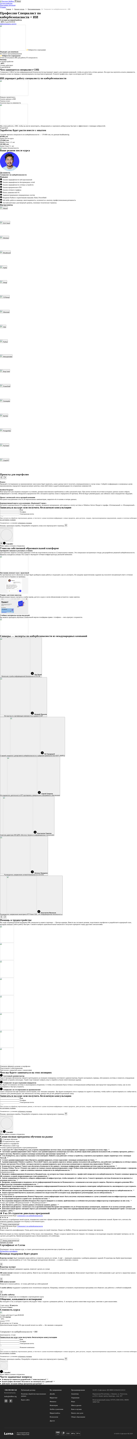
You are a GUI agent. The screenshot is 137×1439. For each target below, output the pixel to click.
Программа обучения (7, 5)
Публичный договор (28, 1390)
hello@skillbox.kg (10, 1396)
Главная (8, 9)
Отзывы (3, 7)
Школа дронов (76, 1405)
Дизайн (52, 1394)
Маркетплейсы (55, 1413)
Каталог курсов (19, 9)
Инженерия (54, 1405)
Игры (73, 1401)
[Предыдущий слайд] (1, 477)
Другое (52, 1421)
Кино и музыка (76, 1409)
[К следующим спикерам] (4, 917)
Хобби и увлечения (56, 1409)
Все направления (56, 1390)
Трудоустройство (6, 3)
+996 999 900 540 (10, 1390)
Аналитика (75, 1394)
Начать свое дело (77, 1413)
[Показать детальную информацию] (1, 1264)
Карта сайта (25, 1400)
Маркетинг (53, 1398)
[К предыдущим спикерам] (1, 917)
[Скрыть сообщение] (1, 543)
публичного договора (25, 523)
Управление (75, 1398)
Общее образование (78, 1417)
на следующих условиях (8, 520)
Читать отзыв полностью (10, 1224)
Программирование (34, 9)
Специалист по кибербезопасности (30, 1216)
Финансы (53, 1401)
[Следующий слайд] (4, 477)
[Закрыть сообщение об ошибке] (66, 525)
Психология (54, 1417)
